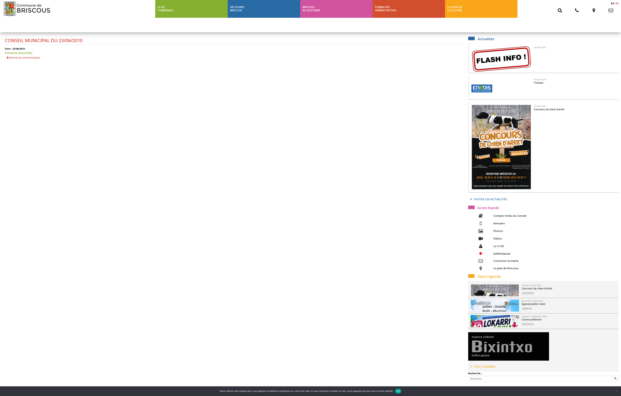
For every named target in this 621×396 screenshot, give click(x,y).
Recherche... (475, 373)
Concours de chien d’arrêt (537, 288)
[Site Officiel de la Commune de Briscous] (77, 9)
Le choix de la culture (454, 8)
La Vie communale (165, 8)
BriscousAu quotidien (311, 8)
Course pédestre (532, 319)
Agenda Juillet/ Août (533, 304)
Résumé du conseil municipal (24, 57)
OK (398, 391)
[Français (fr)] (612, 3)
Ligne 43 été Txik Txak (172, 25)
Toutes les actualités (490, 199)
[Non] (617, 391)
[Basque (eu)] (617, 3)
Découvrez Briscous (237, 8)
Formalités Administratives (385, 8)
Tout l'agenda (484, 366)
